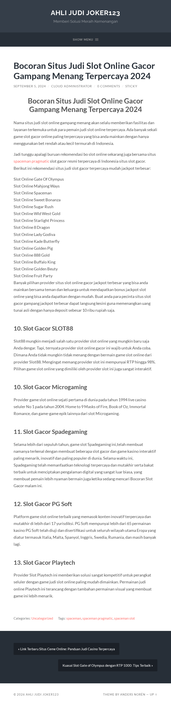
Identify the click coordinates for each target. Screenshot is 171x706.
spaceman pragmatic (31, 161)
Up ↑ (153, 694)
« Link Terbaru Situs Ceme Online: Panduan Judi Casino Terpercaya (66, 649)
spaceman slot (124, 618)
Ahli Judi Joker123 (85, 13)
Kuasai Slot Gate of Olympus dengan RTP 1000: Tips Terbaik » (108, 665)
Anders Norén (132, 694)
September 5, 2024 (30, 86)
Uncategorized (42, 618)
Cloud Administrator (71, 86)
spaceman (73, 618)
